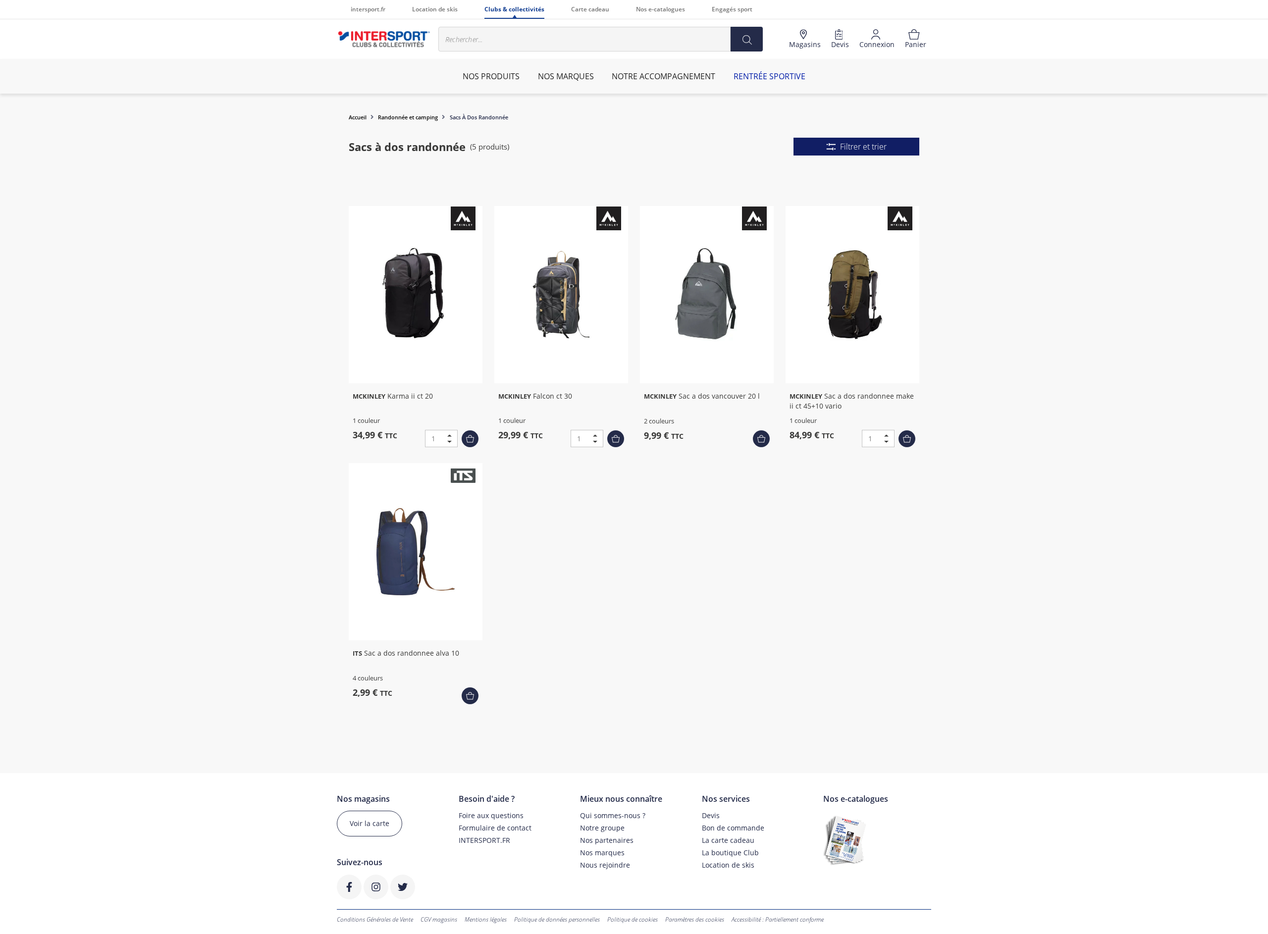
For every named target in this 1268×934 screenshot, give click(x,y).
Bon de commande (733, 827)
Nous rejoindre (605, 865)
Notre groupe (602, 827)
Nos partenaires (607, 840)
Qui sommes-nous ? (612, 815)
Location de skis (435, 9)
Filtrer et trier (863, 146)
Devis (711, 815)
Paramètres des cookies (694, 919)
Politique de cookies (632, 919)
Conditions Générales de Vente (375, 919)
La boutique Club (730, 852)
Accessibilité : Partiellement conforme (778, 919)
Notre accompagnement (663, 76)
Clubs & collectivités (514, 9)
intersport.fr (368, 9)
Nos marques (602, 852)
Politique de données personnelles (557, 919)
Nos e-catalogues (660, 9)
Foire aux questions (491, 815)
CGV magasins (439, 919)
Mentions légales (486, 919)
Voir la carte (369, 823)
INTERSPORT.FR (484, 840)
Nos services (726, 799)
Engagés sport (732, 9)
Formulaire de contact (495, 827)
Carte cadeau (590, 9)
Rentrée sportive (769, 76)
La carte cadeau (728, 840)
